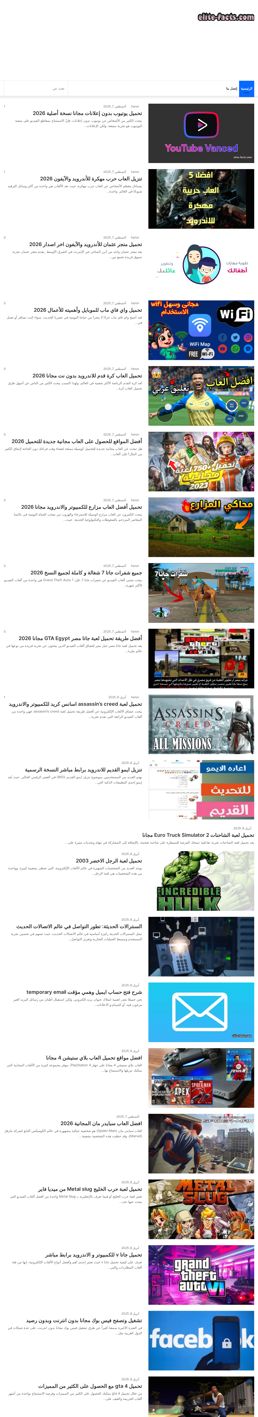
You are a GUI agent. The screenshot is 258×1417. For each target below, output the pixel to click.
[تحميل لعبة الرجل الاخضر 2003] (201, 881)
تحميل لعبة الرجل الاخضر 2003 (109, 861)
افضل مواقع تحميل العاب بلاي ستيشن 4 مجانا (94, 1058)
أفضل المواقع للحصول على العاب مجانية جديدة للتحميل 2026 (77, 441)
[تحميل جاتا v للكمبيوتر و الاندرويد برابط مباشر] (201, 1275)
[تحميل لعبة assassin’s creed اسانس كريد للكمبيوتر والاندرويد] (201, 724)
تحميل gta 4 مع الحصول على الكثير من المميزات (90, 1386)
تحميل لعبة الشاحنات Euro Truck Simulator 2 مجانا (198, 835)
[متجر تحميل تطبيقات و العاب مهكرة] (226, 17)
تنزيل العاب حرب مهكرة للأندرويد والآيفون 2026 (91, 179)
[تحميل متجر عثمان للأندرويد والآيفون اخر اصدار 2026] (201, 264)
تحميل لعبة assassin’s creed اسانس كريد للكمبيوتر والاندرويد (75, 704)
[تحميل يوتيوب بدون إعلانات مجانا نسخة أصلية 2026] (201, 133)
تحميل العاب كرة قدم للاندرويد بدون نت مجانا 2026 (87, 376)
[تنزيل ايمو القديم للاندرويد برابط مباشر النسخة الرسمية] (201, 790)
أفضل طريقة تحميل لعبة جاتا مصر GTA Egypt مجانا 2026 (80, 638)
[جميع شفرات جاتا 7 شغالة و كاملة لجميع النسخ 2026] (201, 593)
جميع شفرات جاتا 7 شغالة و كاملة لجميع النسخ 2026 (86, 573)
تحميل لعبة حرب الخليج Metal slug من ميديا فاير (90, 1189)
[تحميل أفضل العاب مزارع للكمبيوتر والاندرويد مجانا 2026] (201, 527)
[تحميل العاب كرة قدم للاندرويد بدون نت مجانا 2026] (201, 396)
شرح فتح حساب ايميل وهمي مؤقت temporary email (84, 992)
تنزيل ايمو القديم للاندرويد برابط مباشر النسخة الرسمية (83, 770)
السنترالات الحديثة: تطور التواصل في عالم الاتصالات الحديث (79, 926)
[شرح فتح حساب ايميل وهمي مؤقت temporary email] (201, 1012)
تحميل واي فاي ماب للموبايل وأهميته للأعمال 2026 (88, 310)
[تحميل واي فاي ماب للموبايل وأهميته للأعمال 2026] (201, 330)
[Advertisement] (86, 40)
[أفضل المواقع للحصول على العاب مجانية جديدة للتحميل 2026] (201, 461)
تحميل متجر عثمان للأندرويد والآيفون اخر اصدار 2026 (85, 244)
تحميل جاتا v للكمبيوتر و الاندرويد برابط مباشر (93, 1255)
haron (135, 106)
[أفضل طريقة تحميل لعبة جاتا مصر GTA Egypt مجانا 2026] (201, 658)
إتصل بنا (231, 88)
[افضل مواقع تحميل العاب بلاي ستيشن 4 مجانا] (201, 1078)
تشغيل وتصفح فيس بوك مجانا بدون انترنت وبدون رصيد (84, 1320)
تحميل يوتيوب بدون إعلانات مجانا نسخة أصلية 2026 (87, 113)
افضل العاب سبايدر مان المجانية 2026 (101, 1123)
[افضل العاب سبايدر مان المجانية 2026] (201, 1143)
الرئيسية (246, 88)
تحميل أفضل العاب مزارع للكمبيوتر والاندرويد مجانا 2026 (81, 507)
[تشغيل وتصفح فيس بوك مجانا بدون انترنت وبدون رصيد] (201, 1340)
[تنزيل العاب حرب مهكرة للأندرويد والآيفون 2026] (201, 199)
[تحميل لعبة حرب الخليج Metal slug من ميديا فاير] (201, 1209)
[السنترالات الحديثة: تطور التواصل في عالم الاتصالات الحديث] (201, 946)
